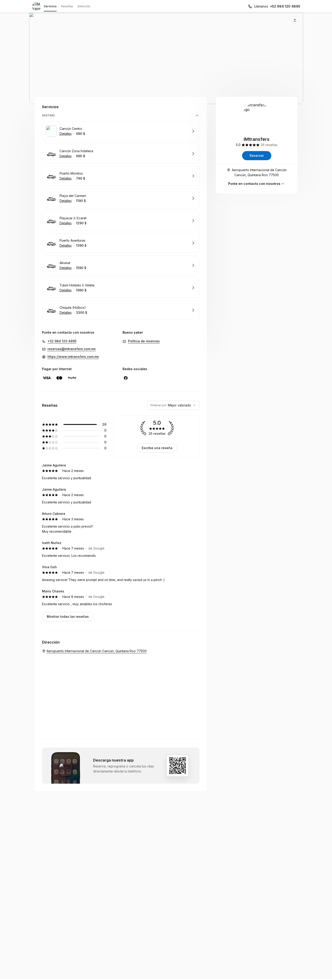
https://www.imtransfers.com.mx (73, 357)
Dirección (84, 6)
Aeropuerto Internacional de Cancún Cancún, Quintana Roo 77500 (259, 172)
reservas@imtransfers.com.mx (71, 349)
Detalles (66, 134)
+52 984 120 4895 (285, 6)
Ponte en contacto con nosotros (254, 184)
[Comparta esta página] (294, 20)
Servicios (50, 6)
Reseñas (67, 6)
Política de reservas (144, 341)
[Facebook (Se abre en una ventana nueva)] (125, 377)
